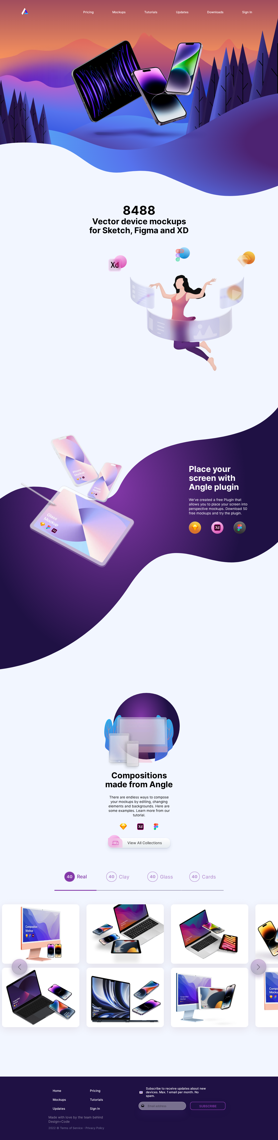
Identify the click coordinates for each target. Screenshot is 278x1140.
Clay (124, 877)
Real (82, 877)
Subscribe (208, 1106)
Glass (166, 877)
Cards (209, 877)
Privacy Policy (94, 1128)
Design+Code (59, 1121)
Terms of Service (71, 1128)
